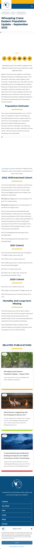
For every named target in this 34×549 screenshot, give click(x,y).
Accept (17, 543)
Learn (4, 515)
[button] (31, 529)
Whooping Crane (21, 13)
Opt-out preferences (13, 546)
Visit (3, 510)
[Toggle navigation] (32, 6)
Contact (5, 501)
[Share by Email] (24, 58)
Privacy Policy (21, 546)
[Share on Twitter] (4, 58)
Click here (5, 169)
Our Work (5, 506)
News (13, 13)
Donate (4, 524)
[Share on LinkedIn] (14, 58)
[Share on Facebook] (9, 58)
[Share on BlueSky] (19, 58)
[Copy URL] (29, 58)
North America (5, 13)
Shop (4, 519)
